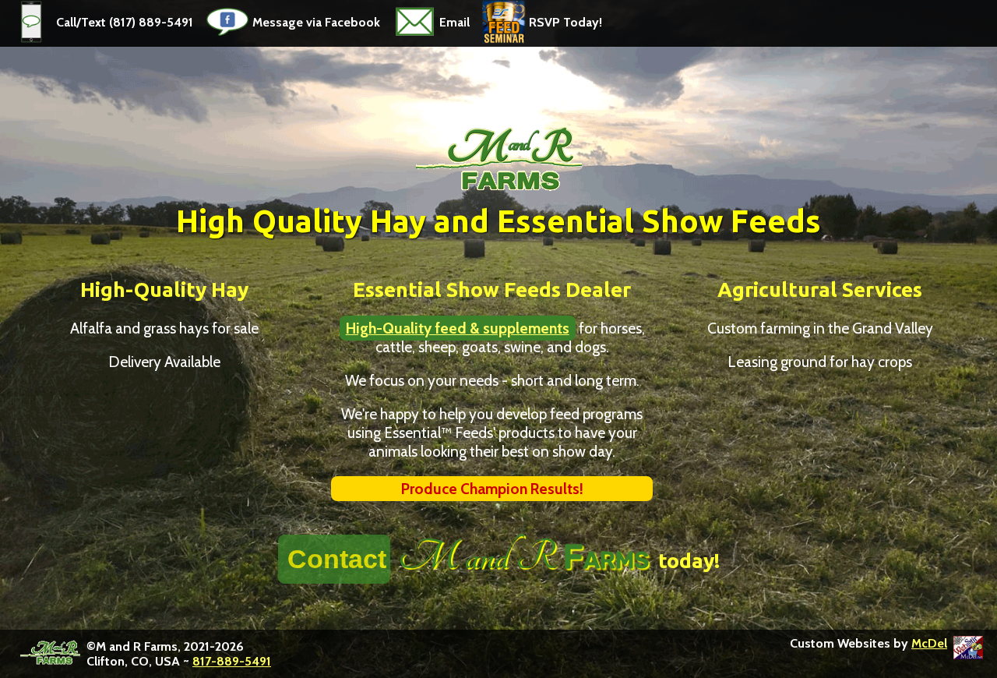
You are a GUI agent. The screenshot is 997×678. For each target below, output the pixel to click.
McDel (929, 643)
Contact (336, 559)
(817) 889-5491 (151, 22)
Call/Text (82, 22)
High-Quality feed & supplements (457, 328)
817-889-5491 (231, 661)
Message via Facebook (316, 22)
